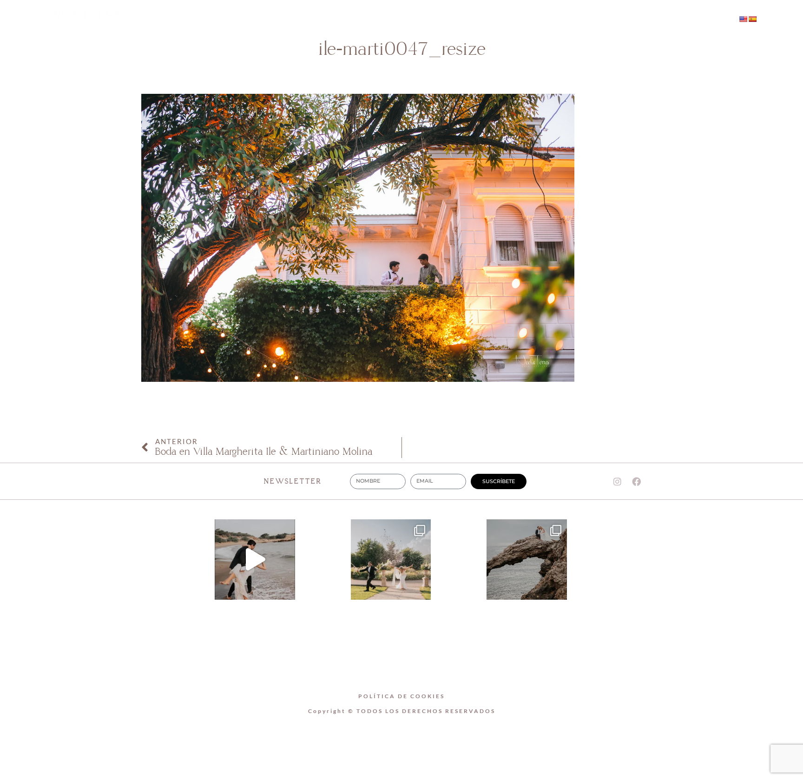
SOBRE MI (366, 20)
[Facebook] (641, 20)
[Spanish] (752, 19)
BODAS (424, 20)
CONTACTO (486, 20)
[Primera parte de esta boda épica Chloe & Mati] (391, 559)
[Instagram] (622, 20)
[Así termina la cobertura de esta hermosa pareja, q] (527, 559)
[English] (743, 19)
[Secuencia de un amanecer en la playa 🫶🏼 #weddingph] (255, 559)
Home (309, 20)
